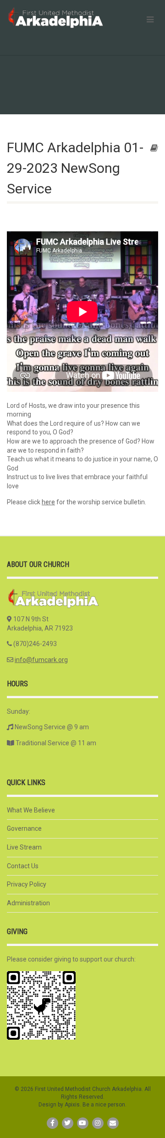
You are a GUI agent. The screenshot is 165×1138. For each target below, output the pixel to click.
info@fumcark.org (41, 659)
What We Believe (31, 810)
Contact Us (22, 866)
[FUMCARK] (55, 17)
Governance (24, 828)
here (48, 502)
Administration (28, 903)
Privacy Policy (26, 884)
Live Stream (24, 847)
